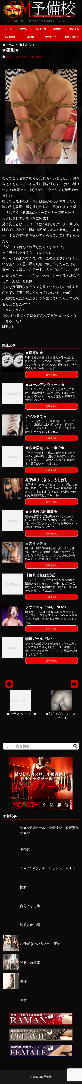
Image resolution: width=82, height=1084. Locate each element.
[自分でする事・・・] (11, 912)
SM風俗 (57, 29)
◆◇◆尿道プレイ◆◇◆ (45, 448)
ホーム (8, 29)
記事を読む (51, 374)
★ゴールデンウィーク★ (45, 385)
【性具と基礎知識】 (41, 575)
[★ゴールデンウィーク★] (12, 393)
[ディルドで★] (12, 424)
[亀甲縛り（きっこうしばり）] (12, 488)
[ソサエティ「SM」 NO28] (12, 615)
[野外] (11, 987)
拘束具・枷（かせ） (32, 56)
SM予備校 (45, 1076)
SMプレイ (25, 29)
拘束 (23, 1000)
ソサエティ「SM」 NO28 (45, 607)
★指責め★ (34, 353)
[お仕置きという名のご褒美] (11, 950)
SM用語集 (10, 37)
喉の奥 (25, 849)
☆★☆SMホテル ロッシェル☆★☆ (47, 868)
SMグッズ (41, 29)
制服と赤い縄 (30, 925)
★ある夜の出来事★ (41, 512)
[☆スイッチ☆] (12, 552)
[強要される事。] (11, 969)
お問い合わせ (72, 37)
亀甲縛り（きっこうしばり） (48, 480)
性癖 (23, 887)
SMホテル (74, 29)
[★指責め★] (12, 361)
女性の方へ (51, 37)
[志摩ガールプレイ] (12, 647)
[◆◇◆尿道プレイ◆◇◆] (12, 456)
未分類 (30, 37)
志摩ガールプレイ (39, 639)
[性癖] (11, 893)
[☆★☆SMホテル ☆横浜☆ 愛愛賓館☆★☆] (11, 836)
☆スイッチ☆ (36, 543)
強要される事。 (32, 962)
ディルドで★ (36, 416)
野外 (23, 981)
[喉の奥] (11, 855)
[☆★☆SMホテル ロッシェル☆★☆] (11, 874)
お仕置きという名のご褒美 (40, 944)
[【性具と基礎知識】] (12, 584)
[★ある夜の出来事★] (12, 520)
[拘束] (11, 1006)
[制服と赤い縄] (11, 931)
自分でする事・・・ (35, 906)
